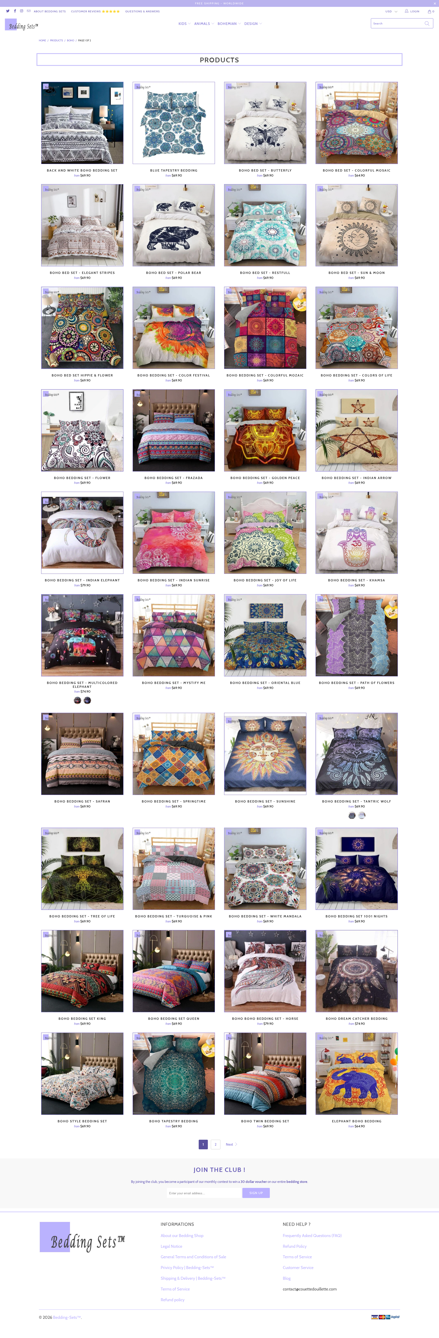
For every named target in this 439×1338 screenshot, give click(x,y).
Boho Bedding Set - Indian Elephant (82, 533)
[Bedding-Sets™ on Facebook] (14, 11)
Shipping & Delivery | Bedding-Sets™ (193, 1278)
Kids (183, 24)
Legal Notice (171, 1246)
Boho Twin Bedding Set (265, 1074)
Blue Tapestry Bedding (173, 123)
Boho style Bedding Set (82, 1074)
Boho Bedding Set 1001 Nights (356, 869)
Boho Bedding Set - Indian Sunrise (173, 533)
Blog (287, 1278)
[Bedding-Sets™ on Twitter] (8, 11)
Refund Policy (295, 1246)
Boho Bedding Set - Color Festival (173, 328)
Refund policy (173, 1299)
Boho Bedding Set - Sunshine (265, 754)
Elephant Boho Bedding (356, 1074)
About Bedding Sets (50, 11)
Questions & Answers (142, 11)
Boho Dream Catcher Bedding (356, 971)
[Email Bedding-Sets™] (28, 11)
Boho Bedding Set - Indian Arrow (356, 430)
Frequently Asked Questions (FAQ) (312, 1235)
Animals (202, 24)
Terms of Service (175, 1289)
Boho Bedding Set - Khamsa (356, 533)
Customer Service (298, 1267)
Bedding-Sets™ (67, 1317)
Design (251, 24)
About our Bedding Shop (182, 1235)
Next (230, 1144)
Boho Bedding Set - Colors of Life (356, 328)
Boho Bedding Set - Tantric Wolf (356, 754)
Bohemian (227, 24)
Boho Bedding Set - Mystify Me (173, 635)
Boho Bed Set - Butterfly (265, 123)
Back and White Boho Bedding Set (82, 123)
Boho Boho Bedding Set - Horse (265, 971)
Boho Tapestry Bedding (173, 1074)
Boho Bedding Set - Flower (82, 430)
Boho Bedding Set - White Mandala (265, 869)
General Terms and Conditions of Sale (193, 1256)
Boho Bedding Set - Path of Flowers (356, 635)
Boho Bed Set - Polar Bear (173, 225)
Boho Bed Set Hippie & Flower (82, 328)
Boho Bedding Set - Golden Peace (265, 430)
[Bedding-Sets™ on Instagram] (22, 11)
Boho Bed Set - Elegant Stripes (82, 225)
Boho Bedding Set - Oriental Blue (265, 635)
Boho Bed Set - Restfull (265, 225)
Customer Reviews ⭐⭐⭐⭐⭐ (95, 11)
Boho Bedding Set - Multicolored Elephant (82, 635)
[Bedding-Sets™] (37, 24)
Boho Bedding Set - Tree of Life (82, 869)
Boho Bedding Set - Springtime (173, 754)
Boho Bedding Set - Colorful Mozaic (265, 328)
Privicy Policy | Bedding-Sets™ (187, 1267)
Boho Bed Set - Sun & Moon (356, 225)
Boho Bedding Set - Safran (82, 754)
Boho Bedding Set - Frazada (173, 430)
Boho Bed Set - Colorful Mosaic (356, 123)
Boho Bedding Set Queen (173, 971)
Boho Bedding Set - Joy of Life (265, 533)
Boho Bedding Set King (82, 971)
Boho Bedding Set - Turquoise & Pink (173, 869)
